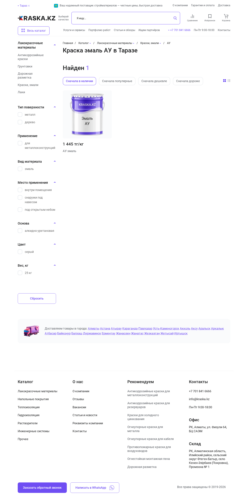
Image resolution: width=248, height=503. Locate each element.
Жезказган (152, 333)
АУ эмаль (69, 151)
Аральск (204, 328)
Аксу (194, 328)
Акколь (185, 328)
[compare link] (192, 16)
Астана (105, 328)
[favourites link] (209, 16)
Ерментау (108, 333)
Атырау (116, 328)
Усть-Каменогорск (166, 328)
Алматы (93, 328)
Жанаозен (123, 333)
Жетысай (167, 333)
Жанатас (137, 333)
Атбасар (51, 333)
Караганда (130, 328)
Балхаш (76, 333)
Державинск (92, 333)
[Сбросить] (29, 6)
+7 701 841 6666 (200, 391)
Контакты (224, 30)
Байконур (64, 333)
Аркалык (217, 328)
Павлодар (145, 328)
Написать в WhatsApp (90, 487)
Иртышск (181, 333)
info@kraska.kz (199, 399)
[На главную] (36, 19)
